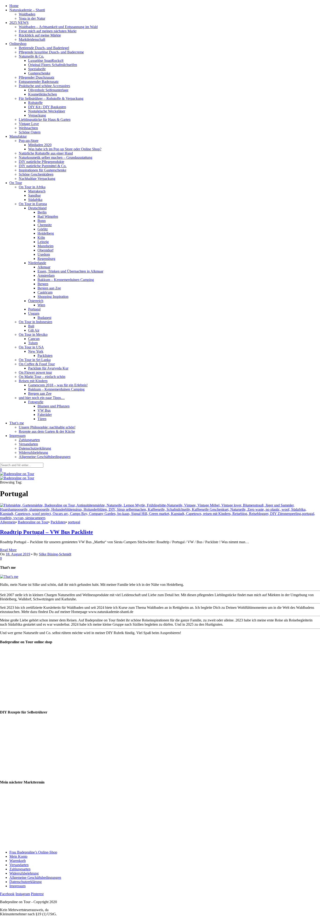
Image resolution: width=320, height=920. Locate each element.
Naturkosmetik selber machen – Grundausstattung (55, 157)
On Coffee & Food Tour (37, 364)
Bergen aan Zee (49, 288)
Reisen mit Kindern (33, 381)
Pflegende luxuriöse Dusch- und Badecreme (51, 52)
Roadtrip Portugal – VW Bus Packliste (46, 532)
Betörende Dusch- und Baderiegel (44, 48)
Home (14, 6)
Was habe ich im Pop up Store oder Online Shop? (64, 149)
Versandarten (28, 444)
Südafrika (35, 200)
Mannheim (45, 246)
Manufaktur (18, 136)
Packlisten (44, 356)
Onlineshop (17, 44)
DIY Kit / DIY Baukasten (47, 107)
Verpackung (37, 115)
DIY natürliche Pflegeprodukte (41, 162)
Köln (41, 238)
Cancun (34, 339)
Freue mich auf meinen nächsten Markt (47, 31)
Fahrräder (44, 415)
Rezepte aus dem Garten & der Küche (47, 431)
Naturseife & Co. (31, 56)
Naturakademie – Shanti (27, 10)
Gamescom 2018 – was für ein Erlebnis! (58, 385)
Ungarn (33, 313)
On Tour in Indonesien (35, 322)
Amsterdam (46, 275)
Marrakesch (36, 191)
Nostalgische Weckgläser (46, 111)
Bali (31, 326)
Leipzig (43, 242)
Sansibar (34, 195)
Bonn (41, 221)
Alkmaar (43, 267)
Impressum (17, 436)
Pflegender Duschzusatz (36, 77)
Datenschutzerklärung (35, 448)
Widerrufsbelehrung (33, 452)
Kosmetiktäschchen (42, 94)
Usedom (43, 254)
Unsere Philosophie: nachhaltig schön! (47, 427)
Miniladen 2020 (40, 145)
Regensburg (46, 259)
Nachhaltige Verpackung (37, 179)
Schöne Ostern (30, 132)
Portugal (34, 309)
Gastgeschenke (39, 73)
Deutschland (37, 208)
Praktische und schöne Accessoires (44, 86)
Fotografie (35, 402)
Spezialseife (37, 69)
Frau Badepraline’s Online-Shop (33, 852)
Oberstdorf (45, 250)
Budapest (44, 318)
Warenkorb (17, 861)
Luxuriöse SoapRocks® (46, 61)
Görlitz (42, 229)
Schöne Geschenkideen (36, 174)
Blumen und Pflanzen (53, 406)
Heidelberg (45, 233)
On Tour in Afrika (32, 187)
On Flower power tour (35, 372)
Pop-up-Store (28, 141)
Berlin (42, 212)
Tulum (33, 343)
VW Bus (44, 410)
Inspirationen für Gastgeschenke (42, 170)
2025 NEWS (19, 23)
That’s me (16, 423)
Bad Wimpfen (47, 216)
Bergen (42, 284)
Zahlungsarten (29, 440)
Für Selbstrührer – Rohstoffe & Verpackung (51, 98)
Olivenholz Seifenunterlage (48, 90)
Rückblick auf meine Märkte (40, 35)
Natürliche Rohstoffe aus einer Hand (46, 153)
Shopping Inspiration (52, 297)
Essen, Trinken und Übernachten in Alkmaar (70, 271)
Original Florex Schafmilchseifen (52, 65)
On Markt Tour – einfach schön (42, 377)
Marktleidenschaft (32, 39)
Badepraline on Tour (33, 522)
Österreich (35, 301)
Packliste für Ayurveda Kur (48, 368)
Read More (8, 550)
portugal (74, 522)
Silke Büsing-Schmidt (55, 554)
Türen (41, 419)
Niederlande (37, 263)
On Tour (15, 183)
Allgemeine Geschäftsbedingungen (45, 457)
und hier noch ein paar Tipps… (42, 398)
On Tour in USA (31, 347)
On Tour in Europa (33, 204)
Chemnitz (44, 225)
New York (35, 351)
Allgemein (7, 522)
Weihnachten (28, 128)
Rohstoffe (35, 103)
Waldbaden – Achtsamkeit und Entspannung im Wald (58, 27)
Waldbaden (27, 14)
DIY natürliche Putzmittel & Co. (43, 166)
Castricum (44, 292)
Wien (41, 305)
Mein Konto (18, 856)
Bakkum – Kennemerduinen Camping (65, 280)
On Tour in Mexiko (33, 334)
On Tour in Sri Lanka (35, 360)
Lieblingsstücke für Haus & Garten (45, 120)
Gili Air (33, 330)
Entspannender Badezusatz (39, 82)
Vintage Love (29, 124)
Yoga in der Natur (32, 18)
